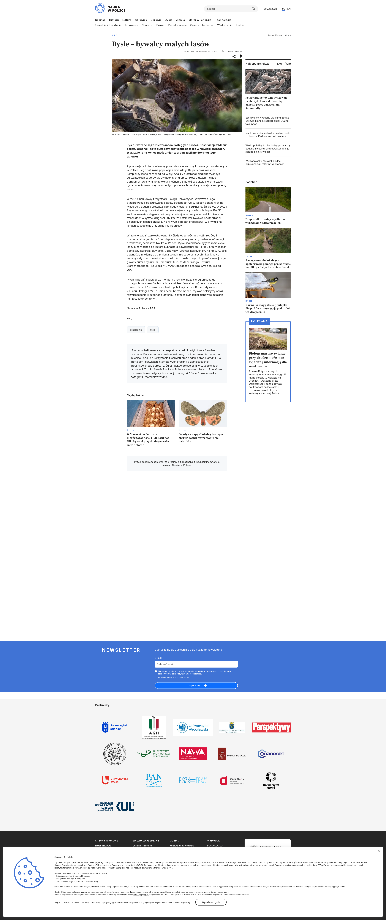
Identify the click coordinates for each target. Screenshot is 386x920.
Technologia (223, 19)
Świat (249, 215)
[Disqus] (177, 516)
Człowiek (141, 19)
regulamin (172, 671)
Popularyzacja (177, 25)
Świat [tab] (288, 63)
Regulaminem (204, 461)
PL (283, 8)
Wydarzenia (224, 25)
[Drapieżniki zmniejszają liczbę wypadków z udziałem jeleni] (268, 206)
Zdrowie (156, 19)
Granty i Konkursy (202, 25)
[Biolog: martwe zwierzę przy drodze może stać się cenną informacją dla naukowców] (268, 362)
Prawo (160, 25)
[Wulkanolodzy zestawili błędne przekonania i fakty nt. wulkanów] (268, 162)
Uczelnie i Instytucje (108, 25)
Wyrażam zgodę (211, 902)
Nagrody (147, 25)
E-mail (158, 657)
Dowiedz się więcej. (181, 902)
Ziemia (180, 19)
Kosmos (100, 19)
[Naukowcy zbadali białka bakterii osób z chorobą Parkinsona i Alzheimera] (268, 134)
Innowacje (131, 25)
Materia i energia (200, 19)
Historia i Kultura (120, 19)
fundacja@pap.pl (141, 895)
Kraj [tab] (279, 63)
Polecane (259, 321)
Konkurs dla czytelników (182, 845)
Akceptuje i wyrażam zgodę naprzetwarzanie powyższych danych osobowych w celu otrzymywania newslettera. (194, 672)
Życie (168, 19)
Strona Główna (275, 35)
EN (289, 8)
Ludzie (240, 25)
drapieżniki (136, 329)
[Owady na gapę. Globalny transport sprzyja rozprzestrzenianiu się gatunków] (203, 424)
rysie (152, 329)
